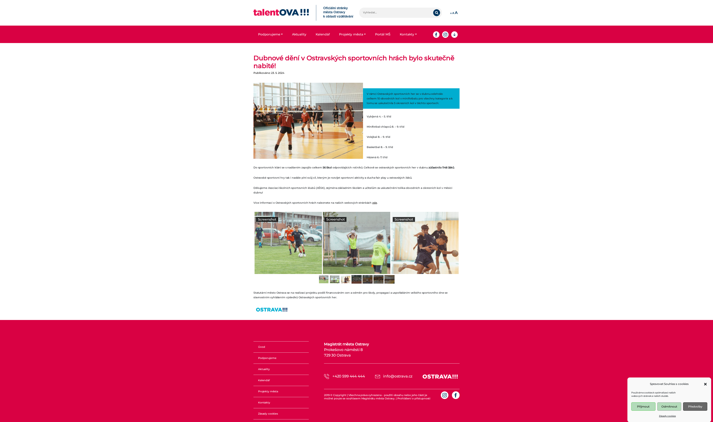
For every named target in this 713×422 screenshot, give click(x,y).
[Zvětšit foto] (308, 121)
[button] (705, 384)
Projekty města (351, 34)
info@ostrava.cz (397, 376)
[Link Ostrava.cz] (440, 376)
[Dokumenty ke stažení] (454, 34)
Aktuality (299, 34)
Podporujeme (269, 34)
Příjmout (643, 406)
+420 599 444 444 (348, 376)
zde (374, 202)
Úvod (261, 347)
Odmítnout (669, 406)
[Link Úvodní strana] (303, 13)
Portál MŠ (382, 34)
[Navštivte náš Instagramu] (445, 34)
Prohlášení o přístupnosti (414, 398)
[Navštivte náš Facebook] (436, 34)
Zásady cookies (667, 415)
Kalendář (323, 34)
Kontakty (407, 34)
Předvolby (695, 406)
